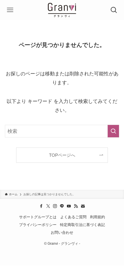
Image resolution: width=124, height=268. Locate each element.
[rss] (75, 206)
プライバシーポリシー (38, 225)
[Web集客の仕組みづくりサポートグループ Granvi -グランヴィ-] (62, 10)
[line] (62, 206)
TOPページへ (62, 155)
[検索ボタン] (114, 10)
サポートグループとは (38, 217)
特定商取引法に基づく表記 (82, 225)
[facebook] (41, 206)
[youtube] (69, 206)
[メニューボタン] (10, 10)
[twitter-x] (48, 206)
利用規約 (97, 217)
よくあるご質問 (73, 217)
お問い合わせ (62, 232)
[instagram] (55, 206)
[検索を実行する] (113, 131)
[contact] (82, 206)
